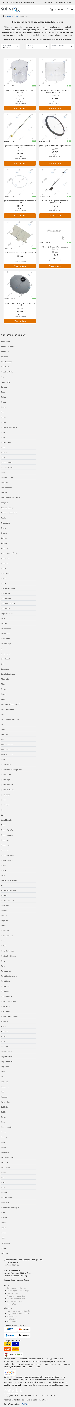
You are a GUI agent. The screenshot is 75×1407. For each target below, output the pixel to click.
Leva (2, 815)
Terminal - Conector (8, 1157)
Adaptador (5, 352)
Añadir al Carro (20, 108)
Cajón (3, 473)
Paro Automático (7, 900)
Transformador (6, 1198)
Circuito (4, 533)
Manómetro (5, 845)
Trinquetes (5, 1203)
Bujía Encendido (7, 442)
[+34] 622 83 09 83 (11, 1265)
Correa (3, 568)
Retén (3, 1092)
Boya (3, 432)
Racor (3, 1041)
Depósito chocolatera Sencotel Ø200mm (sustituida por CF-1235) (55, 91)
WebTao (25, 1404)
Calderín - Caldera (7, 478)
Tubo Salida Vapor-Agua (10, 1208)
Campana (4, 483)
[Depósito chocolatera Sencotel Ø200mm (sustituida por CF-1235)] (55, 71)
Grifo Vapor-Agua (7, 709)
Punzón (4, 1036)
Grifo (3, 714)
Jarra (3, 759)
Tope (3, 1187)
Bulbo (3, 447)
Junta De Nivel (6, 775)
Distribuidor (5, 634)
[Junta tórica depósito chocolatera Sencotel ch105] (20, 182)
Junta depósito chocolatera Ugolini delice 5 (55, 146)
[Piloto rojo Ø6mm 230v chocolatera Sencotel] (55, 231)
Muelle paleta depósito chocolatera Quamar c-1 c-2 (55, 202)
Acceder (49, 2)
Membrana (5, 850)
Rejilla (3, 1072)
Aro (2, 377)
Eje (2, 649)
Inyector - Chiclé (7, 754)
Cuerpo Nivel (6, 598)
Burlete (4, 452)
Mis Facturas (12, 1319)
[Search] (68, 9)
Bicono (3, 402)
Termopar (4, 1162)
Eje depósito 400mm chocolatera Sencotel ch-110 (19, 147)
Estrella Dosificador (8, 674)
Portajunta (5, 991)
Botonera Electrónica (9, 427)
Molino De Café (6, 860)
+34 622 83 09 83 (28, 2)
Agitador (4, 357)
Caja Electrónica (7, 467)
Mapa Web (11, 1304)
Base (3, 392)
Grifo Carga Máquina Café (10, 704)
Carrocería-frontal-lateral (10, 498)
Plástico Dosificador (8, 956)
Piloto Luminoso (7, 936)
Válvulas (4, 1223)
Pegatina (4, 921)
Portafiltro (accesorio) (9, 976)
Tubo (3, 1213)
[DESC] (22, 46)
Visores (4, 1248)
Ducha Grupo (6, 644)
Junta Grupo (5, 780)
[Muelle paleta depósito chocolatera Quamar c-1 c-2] (55, 182)
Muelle (3, 870)
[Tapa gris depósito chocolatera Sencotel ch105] (20, 284)
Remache (4, 1082)
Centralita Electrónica (9, 513)
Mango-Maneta (7, 835)
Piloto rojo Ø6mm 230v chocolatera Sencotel (55, 248)
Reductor (4, 1046)
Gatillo (3, 699)
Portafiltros (5, 981)
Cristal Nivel (5, 573)
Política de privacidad (16, 1298)
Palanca (4, 895)
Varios (3, 1233)
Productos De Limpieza (9, 1016)
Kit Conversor (6, 805)
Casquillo (4, 503)
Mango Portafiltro (8, 830)
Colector (4, 543)
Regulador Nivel (7, 1062)
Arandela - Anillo (7, 372)
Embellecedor (6, 659)
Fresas (3, 689)
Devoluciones (12, 1293)
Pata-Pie (4, 916)
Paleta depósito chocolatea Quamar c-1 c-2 (20, 253)
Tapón (3, 1147)
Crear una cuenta (61, 2)
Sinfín (3, 1122)
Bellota (3, 397)
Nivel (3, 875)
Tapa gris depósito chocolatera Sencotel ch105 (20, 304)
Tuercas (4, 1218)
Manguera (5, 840)
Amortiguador (6, 362)
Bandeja (4, 387)
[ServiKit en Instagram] (4, 1282)
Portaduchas (6, 971)
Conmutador (6, 558)
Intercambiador (7, 744)
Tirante (3, 1177)
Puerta (3, 1026)
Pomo (3, 966)
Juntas (3, 800)
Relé (2, 1077)
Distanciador (6, 629)
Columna (4, 548)
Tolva (3, 1182)
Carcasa (4, 493)
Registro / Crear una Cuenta (18, 1311)
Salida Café (5, 1107)
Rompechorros (6, 1102)
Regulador (5, 1067)
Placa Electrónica (7, 951)
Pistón (3, 946)
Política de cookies (14, 1301)
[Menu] (72, 9)
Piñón (3, 941)
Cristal (3, 578)
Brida (3, 437)
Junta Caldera (6, 765)
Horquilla (4, 734)
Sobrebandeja (6, 1127)
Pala (2, 885)
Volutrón (4, 1253)
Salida (3, 1112)
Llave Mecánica (6, 820)
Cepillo (3, 518)
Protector (4, 1021)
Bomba (3, 417)
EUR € (70, 2)
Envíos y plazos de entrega (18, 1290)
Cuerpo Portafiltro (8, 603)
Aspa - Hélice (6, 382)
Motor (3, 865)
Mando (3, 825)
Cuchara (4, 583)
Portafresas (5, 986)
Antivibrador (5, 367)
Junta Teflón (5, 795)
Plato (3, 961)
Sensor (3, 1117)
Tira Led (4, 1172)
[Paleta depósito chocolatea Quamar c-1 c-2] (20, 234)
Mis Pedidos (12, 1316)
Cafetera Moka (6, 462)
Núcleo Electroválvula (9, 880)
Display (4, 624)
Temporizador (6, 1152)
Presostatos (5, 1011)
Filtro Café (5, 679)
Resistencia (5, 1087)
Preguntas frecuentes (16, 1296)
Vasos (3, 1238)
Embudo (4, 664)
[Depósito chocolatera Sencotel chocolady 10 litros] (20, 71)
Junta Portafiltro (7, 785)
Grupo (3, 724)
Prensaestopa (6, 1006)
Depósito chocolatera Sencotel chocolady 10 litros (20, 91)
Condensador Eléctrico (9, 553)
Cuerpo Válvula (6, 608)
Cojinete (4, 538)
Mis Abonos (12, 1321)
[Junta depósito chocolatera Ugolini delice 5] (55, 126)
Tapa (3, 1142)
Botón (3, 422)
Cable (3, 457)
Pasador (4, 911)
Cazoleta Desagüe (7, 508)
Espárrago (5, 669)
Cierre (3, 528)
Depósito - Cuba (7, 613)
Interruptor (5, 749)
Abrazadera (5, 342)
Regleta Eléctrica (7, 1057)
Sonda (3, 1132)
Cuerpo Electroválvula (9, 588)
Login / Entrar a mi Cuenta (18, 1313)
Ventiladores (6, 1243)
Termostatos (6, 1167)
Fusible (3, 694)
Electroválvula (6, 654)
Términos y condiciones (16, 1288)
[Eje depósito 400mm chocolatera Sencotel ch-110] (20, 126)
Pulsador (4, 1031)
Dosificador (5, 639)
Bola (2, 412)
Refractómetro (6, 1052)
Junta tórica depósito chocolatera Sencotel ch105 (20, 202)
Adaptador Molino (8, 347)
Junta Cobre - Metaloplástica (11, 770)
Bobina (3, 407)
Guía (3, 729)
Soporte (4, 1137)
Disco (3, 619)
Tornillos (4, 1192)
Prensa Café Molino (8, 1001)
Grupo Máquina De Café (10, 719)
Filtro (3, 684)
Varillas (4, 1228)
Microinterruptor (7, 855)
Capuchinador (6, 488)
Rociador (4, 1097)
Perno (3, 926)
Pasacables (5, 905)
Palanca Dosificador (8, 890)
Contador (4, 563)
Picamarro (5, 931)
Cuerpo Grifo (6, 593)
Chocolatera (5, 523)
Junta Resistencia (7, 790)
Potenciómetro (6, 996)
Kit (2, 810)
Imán (3, 739)
